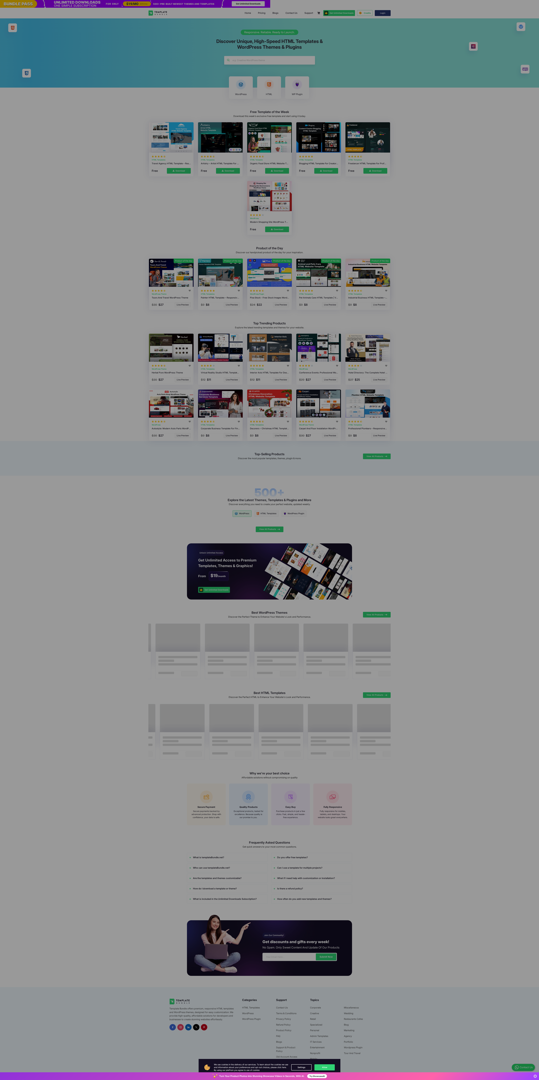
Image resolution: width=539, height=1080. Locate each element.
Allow (324, 1067)
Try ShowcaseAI (317, 1076)
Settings (301, 1067)
